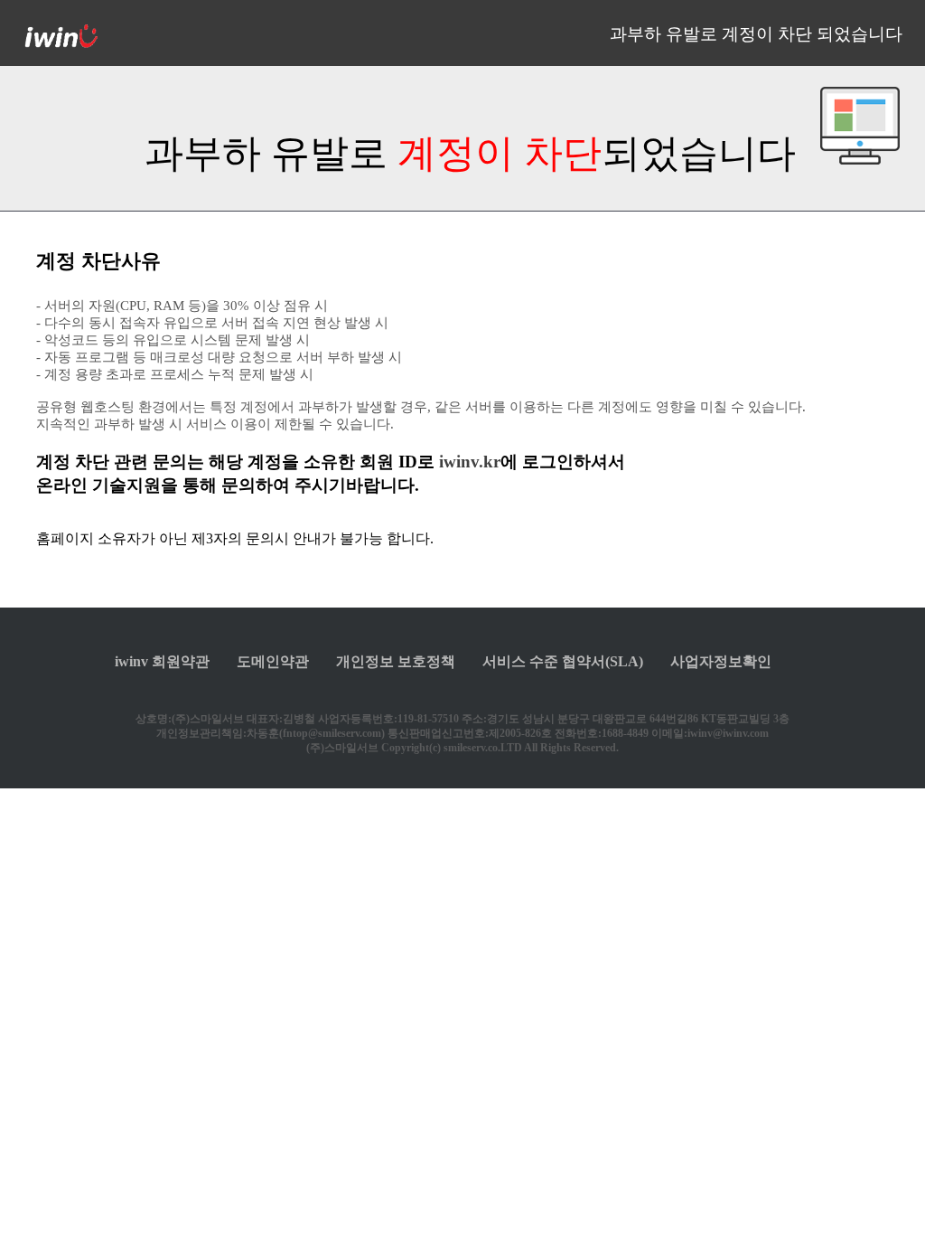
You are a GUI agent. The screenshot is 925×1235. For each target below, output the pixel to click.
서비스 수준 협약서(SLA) (562, 661)
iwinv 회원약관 (162, 661)
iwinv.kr (469, 461)
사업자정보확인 (720, 661)
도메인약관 (273, 661)
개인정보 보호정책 (395, 661)
